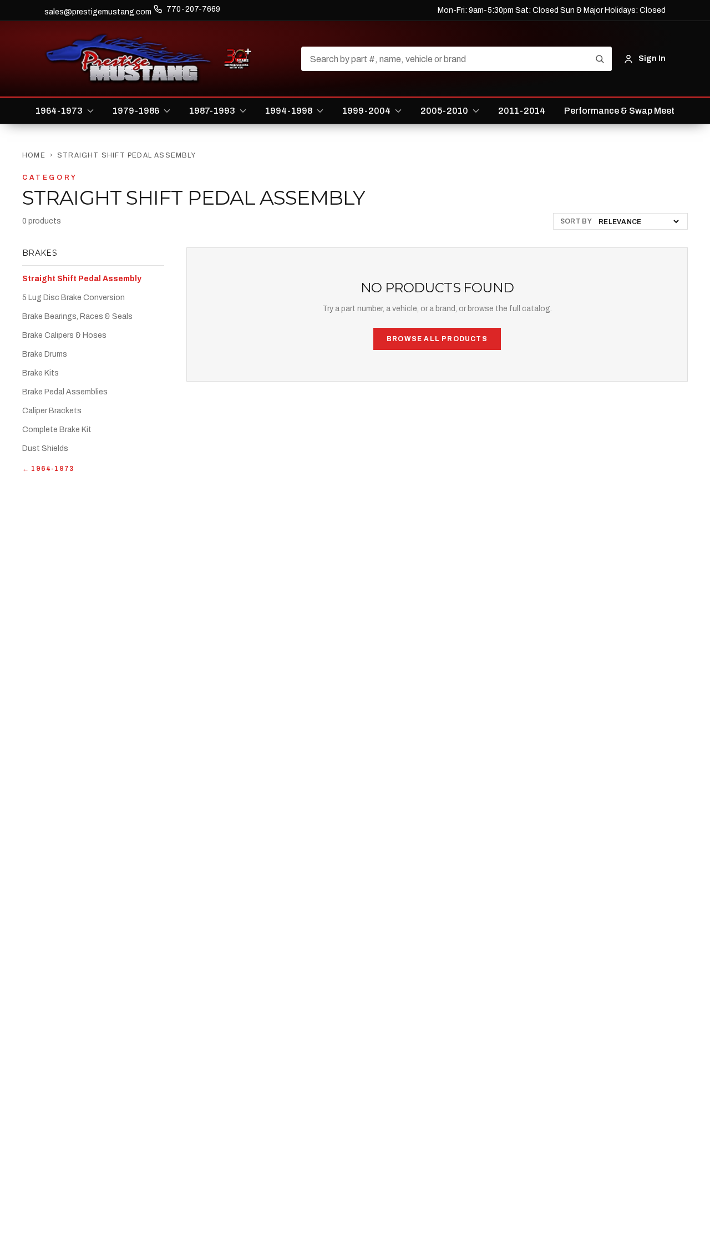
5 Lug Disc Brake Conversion (73, 297)
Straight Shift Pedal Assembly (81, 279)
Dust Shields (45, 448)
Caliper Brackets (52, 411)
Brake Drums (44, 354)
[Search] (599, 59)
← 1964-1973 (48, 469)
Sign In (652, 58)
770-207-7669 (193, 9)
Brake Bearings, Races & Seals (77, 316)
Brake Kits (40, 373)
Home (33, 155)
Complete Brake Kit (57, 429)
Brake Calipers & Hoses (64, 335)
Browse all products (437, 339)
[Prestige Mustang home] (128, 59)
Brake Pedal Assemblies (65, 392)
